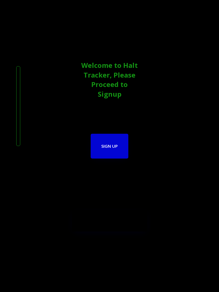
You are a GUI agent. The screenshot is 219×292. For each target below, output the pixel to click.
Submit (109, 221)
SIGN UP (109, 146)
